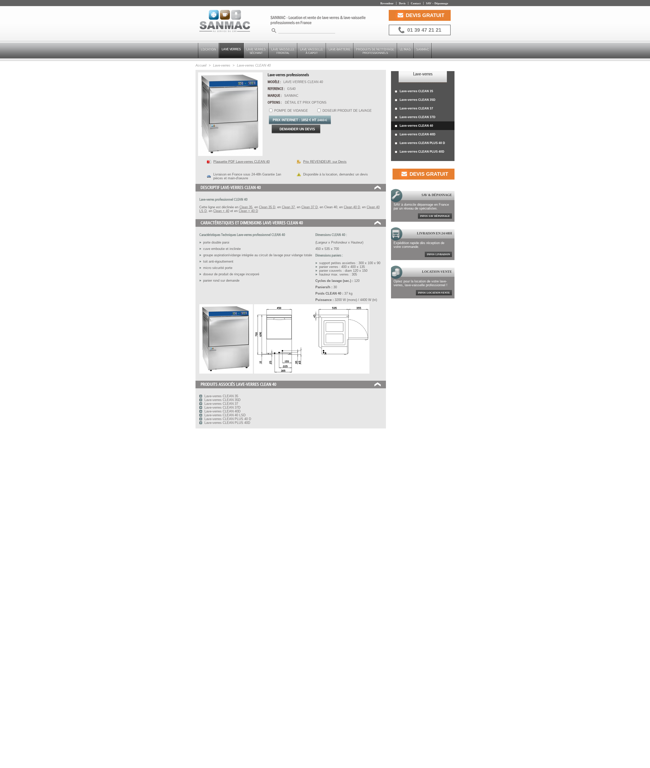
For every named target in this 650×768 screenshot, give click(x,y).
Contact (416, 3)
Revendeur (387, 3)
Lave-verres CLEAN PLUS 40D (422, 151)
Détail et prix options (306, 102)
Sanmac (422, 49)
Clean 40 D (352, 207)
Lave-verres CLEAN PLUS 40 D (422, 143)
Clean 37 (288, 207)
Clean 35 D (267, 207)
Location (208, 49)
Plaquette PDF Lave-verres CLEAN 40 (241, 162)
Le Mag (405, 49)
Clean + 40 (221, 211)
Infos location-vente (434, 292)
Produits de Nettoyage (375, 50)
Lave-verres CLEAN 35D (417, 100)
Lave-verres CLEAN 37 (416, 108)
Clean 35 (245, 207)
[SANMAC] (224, 21)
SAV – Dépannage (437, 3)
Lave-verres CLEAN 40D (417, 134)
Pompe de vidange (290, 111)
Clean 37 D (309, 207)
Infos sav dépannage (435, 216)
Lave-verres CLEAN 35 (416, 91)
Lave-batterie (340, 49)
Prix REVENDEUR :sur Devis (325, 162)
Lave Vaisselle (283, 50)
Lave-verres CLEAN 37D (417, 117)
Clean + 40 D (248, 211)
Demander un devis (297, 129)
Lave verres (256, 50)
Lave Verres (231, 49)
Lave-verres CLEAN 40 (416, 125)
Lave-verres (423, 74)
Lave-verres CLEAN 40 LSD (225, 415)
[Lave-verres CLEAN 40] (230, 157)
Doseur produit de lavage (346, 111)
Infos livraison (438, 254)
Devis (402, 3)
